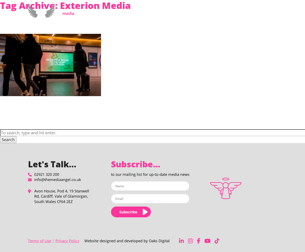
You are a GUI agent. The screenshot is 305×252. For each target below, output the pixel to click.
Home (151, 13)
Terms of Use (39, 240)
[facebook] (198, 241)
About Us (209, 13)
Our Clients (232, 13)
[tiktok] (217, 241)
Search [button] (8, 139)
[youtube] (207, 241)
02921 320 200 (46, 174)
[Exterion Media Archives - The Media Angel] (52, 15)
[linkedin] (181, 241)
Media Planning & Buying (176, 13)
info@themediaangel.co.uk (57, 179)
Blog (247, 13)
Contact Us (261, 13)
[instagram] (190, 241)
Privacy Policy (67, 240)
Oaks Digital (159, 240)
